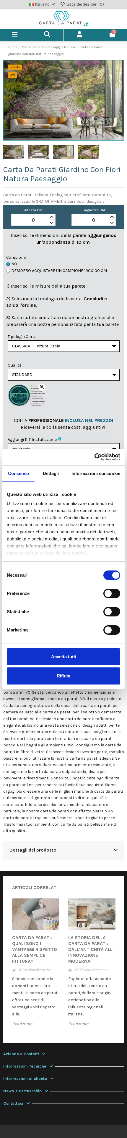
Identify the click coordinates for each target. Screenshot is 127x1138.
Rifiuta (63, 675)
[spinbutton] (33, 220)
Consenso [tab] (18, 473)
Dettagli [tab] (51, 473)
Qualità (15, 365)
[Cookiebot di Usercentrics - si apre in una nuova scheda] (94, 457)
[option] (36, 967)
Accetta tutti (63, 656)
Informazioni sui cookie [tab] (95, 473)
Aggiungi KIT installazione (32, 439)
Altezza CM (33, 210)
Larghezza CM (93, 210)
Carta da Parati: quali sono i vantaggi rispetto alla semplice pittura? (34, 949)
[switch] (111, 593)
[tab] (63, 851)
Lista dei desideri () (84, 4)
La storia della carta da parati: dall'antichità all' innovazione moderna (91, 949)
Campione (16, 257)
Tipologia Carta (22, 336)
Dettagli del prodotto (32, 850)
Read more (22, 1023)
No (14, 263)
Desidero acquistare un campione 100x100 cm (59, 270)
